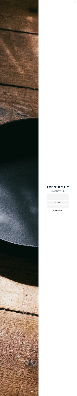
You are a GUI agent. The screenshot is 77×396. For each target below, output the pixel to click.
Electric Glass (58, 202)
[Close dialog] (75, 2)
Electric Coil (58, 206)
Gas (58, 195)
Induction (58, 198)
